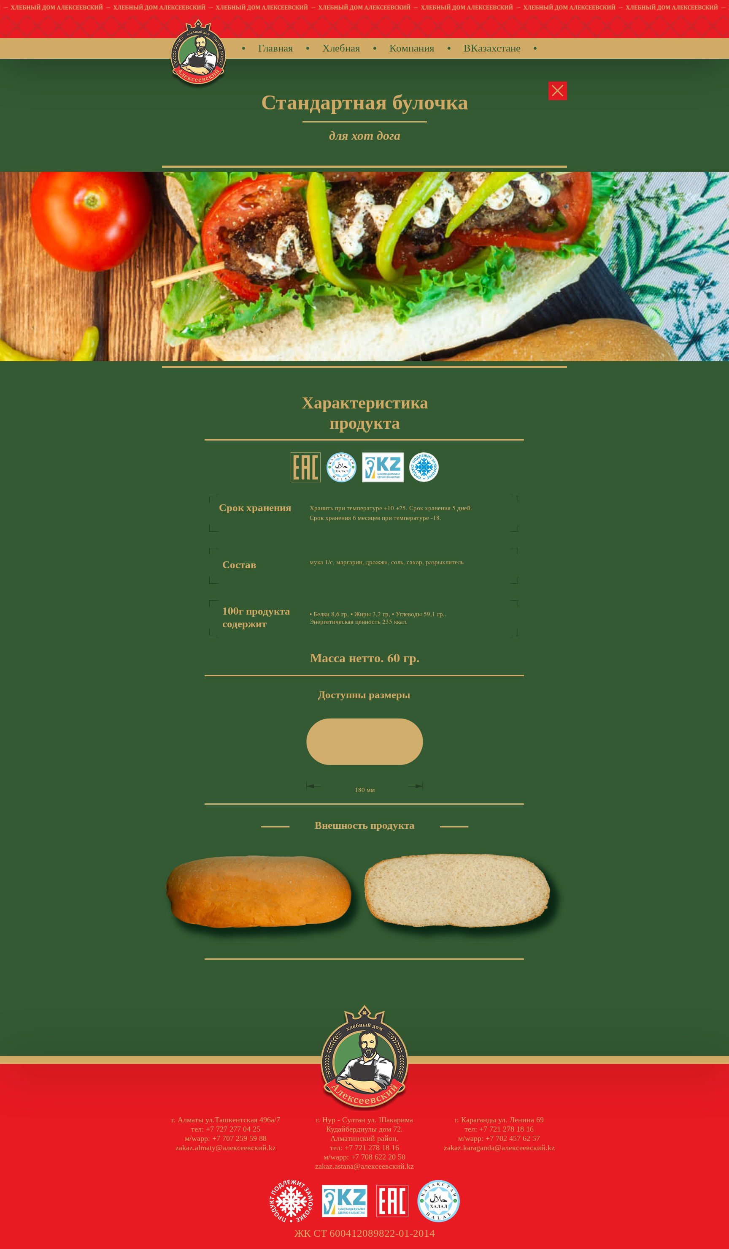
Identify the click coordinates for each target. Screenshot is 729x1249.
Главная (275, 47)
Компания (412, 47)
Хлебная (341, 47)
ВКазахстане (492, 47)
